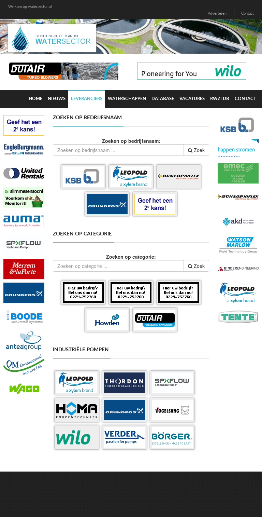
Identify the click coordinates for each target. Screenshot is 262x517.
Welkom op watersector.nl (30, 7)
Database (162, 99)
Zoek (198, 150)
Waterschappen (127, 99)
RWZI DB (219, 99)
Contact (247, 13)
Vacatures (192, 99)
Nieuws (57, 99)
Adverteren (217, 13)
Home (35, 99)
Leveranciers (86, 99)
